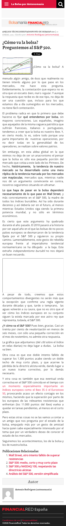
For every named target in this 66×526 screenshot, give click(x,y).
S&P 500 (51, 31)
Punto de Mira (39, 31)
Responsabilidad (29, 520)
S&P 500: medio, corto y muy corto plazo (33, 462)
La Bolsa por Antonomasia (27, 4)
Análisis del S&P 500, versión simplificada (33, 474)
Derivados (26, 31)
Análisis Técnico (11, 31)
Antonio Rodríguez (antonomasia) (43, 34)
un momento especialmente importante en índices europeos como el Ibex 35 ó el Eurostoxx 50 (33, 389)
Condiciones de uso (11, 520)
